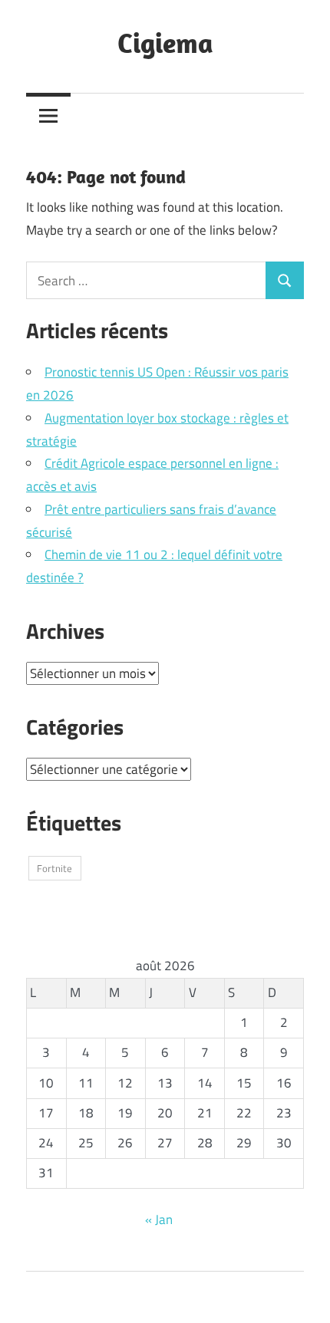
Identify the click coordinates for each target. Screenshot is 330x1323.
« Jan (159, 1219)
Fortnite (54, 868)
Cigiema (165, 42)
